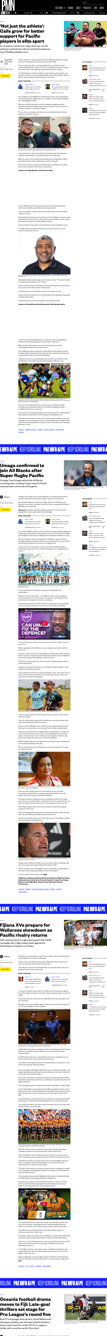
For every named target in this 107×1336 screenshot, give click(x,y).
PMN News (22, 510)
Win (95, 7)
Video (78, 7)
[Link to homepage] (8, 5)
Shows (70, 7)
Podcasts (87, 7)
